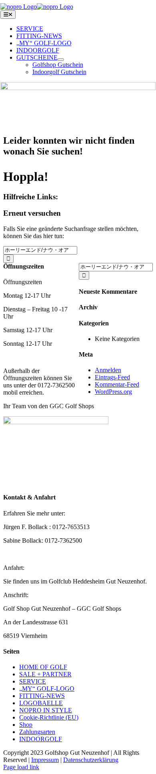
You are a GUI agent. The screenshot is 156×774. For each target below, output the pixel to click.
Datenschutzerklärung (90, 759)
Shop (25, 724)
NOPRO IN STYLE (45, 710)
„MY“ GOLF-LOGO (46, 688)
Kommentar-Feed (117, 384)
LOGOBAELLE (41, 703)
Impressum (45, 759)
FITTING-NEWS (42, 695)
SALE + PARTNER (45, 674)
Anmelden (108, 370)
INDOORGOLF (40, 739)
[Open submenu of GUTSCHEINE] (61, 59)
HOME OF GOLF (43, 667)
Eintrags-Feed (112, 377)
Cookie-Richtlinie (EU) (48, 717)
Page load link (21, 767)
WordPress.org (113, 391)
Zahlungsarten (37, 731)
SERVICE (32, 681)
